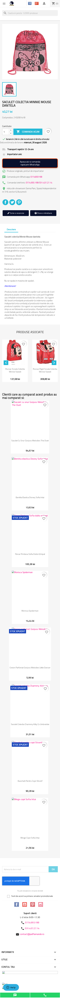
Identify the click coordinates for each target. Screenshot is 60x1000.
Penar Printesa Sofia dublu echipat (30, 554)
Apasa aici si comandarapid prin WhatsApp (30, 163)
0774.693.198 (32, 182)
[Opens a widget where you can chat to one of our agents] (11, 987)
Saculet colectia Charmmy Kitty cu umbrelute (30, 724)
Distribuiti (5, 202)
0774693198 (36, 176)
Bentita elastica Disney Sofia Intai (30, 497)
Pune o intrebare (44, 213)
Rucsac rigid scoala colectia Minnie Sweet (45, 370)
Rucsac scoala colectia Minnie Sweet (15, 370)
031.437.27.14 (45, 182)
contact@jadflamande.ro (32, 934)
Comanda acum (27, 131)
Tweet (12, 202)
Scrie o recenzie (17, 213)
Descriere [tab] (11, 229)
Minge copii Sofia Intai (30, 837)
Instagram (40, 904)
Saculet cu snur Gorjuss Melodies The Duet (30, 440)
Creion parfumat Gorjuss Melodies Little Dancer (30, 667)
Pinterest (19, 202)
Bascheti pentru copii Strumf (30, 780)
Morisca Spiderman (30, 610)
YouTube (24, 904)
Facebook (16, 904)
